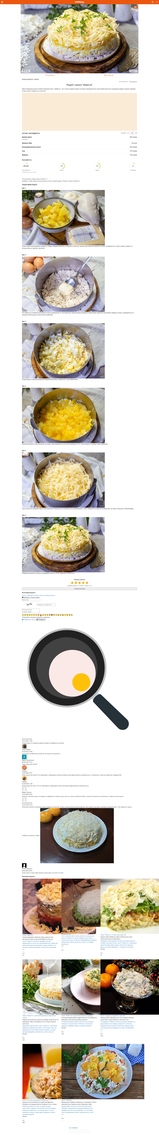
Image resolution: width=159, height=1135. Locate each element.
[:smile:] (43, 615)
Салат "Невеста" (27, 935)
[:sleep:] (32, 615)
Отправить (41, 619)
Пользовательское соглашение (79, 1130)
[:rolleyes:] (47, 615)
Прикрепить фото (29, 619)
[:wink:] (23, 615)
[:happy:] (36, 615)
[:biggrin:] (72, 615)
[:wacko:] (25, 615)
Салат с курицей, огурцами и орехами (112, 1015)
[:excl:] (58, 615)
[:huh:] (56, 615)
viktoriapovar (133, 81)
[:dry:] (34, 615)
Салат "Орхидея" (66, 1100)
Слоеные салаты (39, 595)
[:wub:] (41, 615)
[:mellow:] (65, 615)
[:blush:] (50, 615)
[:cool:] (38, 615)
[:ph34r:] (52, 615)
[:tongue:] (67, 615)
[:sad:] (27, 615)
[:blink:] (61, 615)
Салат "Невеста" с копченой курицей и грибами (77, 1015)
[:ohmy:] (29, 615)
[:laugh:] (63, 615)
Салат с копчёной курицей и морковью (35, 1100)
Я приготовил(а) (79, 589)
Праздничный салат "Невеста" (71, 928)
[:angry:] (69, 615)
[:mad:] (45, 615)
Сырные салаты (50, 595)
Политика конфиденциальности (79, 1132)
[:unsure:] (54, 615)
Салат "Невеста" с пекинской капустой (113, 935)
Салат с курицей (27, 595)
